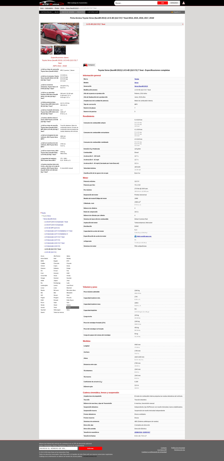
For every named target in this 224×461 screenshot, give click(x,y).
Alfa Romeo (57, 256)
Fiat (68, 270)
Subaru (69, 305)
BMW (42, 261)
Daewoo (43, 268)
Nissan (56, 295)
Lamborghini (44, 285)
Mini (55, 292)
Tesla (55, 307)
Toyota (57, 8)
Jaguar (56, 280)
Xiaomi (42, 312)
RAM (42, 300)
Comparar (91, 65)
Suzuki (43, 307)
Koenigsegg (57, 283)
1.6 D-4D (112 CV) (50, 252)
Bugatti (56, 261)
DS (41, 270)
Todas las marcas (59, 312)
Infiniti (42, 280)
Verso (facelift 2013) (72, 8)
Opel (68, 295)
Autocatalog (49, 8)
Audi (55, 258)
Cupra (55, 266)
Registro (80, 12)
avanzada (174, 3)
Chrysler (69, 263)
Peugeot (56, 297)
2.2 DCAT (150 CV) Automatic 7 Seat (56, 222)
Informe (90, 448)
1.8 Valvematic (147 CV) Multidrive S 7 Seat (58, 231)
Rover (42, 302)
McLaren (56, 290)
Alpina (68, 256)
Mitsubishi (69, 292)
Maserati (69, 288)
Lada (68, 283)
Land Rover (70, 285)
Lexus (42, 288)
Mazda (43, 290)
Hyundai (69, 278)
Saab (55, 302)
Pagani (43, 297)
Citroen (43, 266)
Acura (42, 256)
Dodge (68, 268)
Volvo (68, 310)
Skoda (42, 305)
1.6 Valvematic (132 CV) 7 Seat (54, 243)
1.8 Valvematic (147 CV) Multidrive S (56, 234)
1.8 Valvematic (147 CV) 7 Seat (54, 237)
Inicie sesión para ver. (144, 236)
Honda (68, 275)
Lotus (55, 288)
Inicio (42, 8)
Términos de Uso (179, 450)
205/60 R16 (138, 432)
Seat (68, 302)
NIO (42, 295)
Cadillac (43, 263)
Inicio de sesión (68, 12)
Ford (42, 273)
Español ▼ (177, 12)
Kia (41, 283)
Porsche (69, 297)
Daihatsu (56, 268)
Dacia (68, 266)
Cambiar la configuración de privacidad (154, 452)
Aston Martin (44, 258)
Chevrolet (56, 263)
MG (42, 292)
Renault (56, 300)
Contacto (164, 448)
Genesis (56, 273)
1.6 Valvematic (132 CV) (52, 246)
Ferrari (56, 270)
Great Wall (44, 275)
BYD (68, 261)
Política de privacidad (178, 448)
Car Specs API (93, 12)
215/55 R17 (146, 432)
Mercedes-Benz (71, 290)
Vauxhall (43, 310)
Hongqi (43, 278)
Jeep (68, 280)
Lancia (55, 285)
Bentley (69, 258)
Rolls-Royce (70, 300)
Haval (55, 275)
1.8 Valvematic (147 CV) (52, 240)
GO (162, 3)
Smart (55, 305)
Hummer (56, 278)
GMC (68, 273)
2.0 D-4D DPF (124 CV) (52, 228)
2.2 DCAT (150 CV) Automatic (54, 225)
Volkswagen (57, 310)
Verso (62, 8)
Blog (57, 12)
